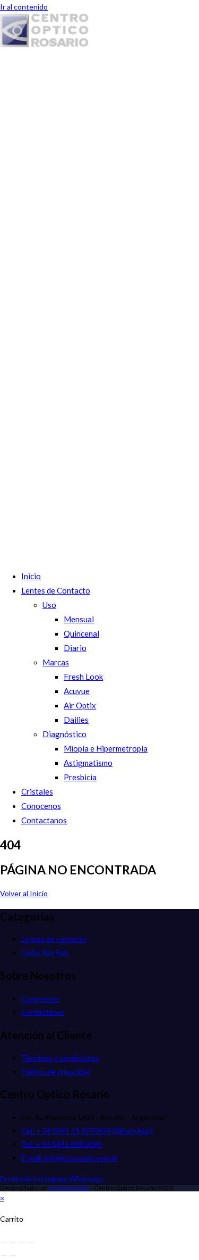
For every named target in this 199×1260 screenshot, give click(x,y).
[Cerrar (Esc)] (30, 1242)
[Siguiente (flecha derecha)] (12, 1256)
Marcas (55, 662)
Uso (49, 605)
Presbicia (80, 777)
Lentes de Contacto (55, 590)
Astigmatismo (88, 762)
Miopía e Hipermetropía (106, 748)
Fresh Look (83, 676)
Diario (75, 648)
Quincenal (81, 633)
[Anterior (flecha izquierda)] (3, 1256)
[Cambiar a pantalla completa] (12, 1242)
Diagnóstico (64, 734)
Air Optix (80, 705)
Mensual (79, 619)
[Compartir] (21, 1242)
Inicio (31, 576)
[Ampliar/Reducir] (3, 1242)
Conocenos (41, 806)
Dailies (76, 719)
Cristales (37, 791)
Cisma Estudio (69, 1188)
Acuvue (77, 691)
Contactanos (44, 820)
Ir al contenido (24, 6)
